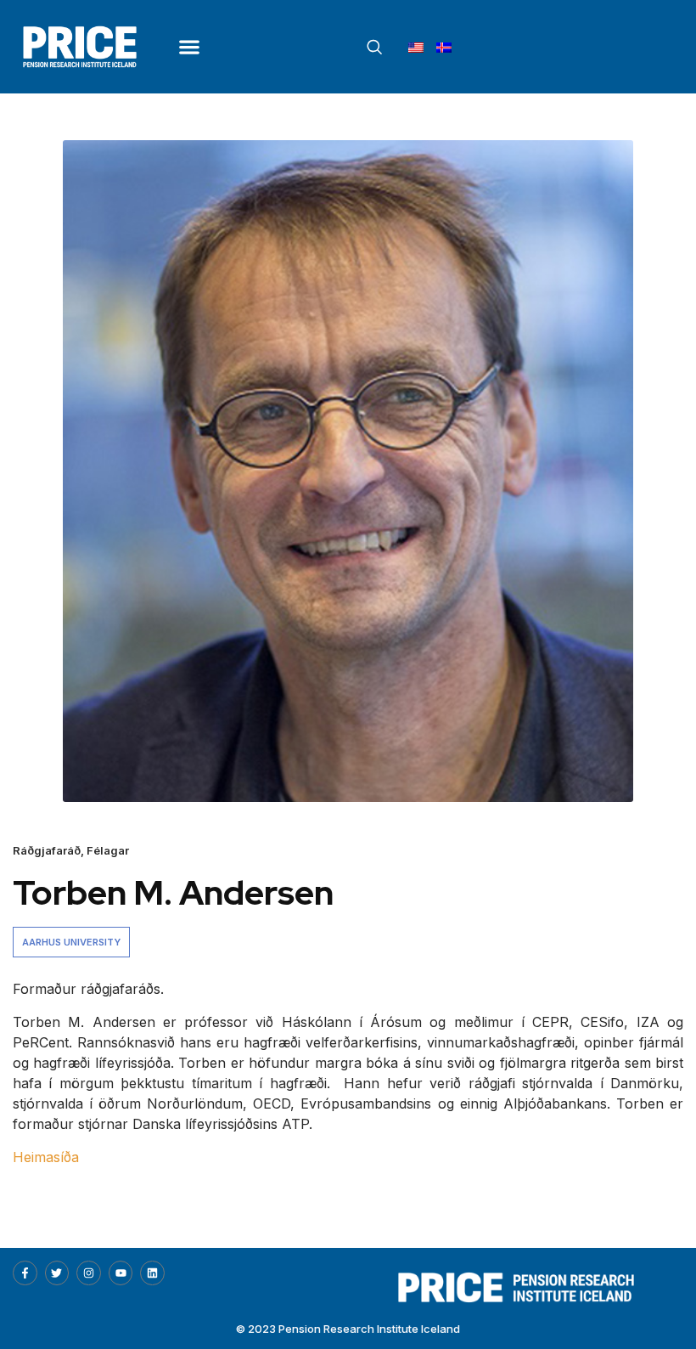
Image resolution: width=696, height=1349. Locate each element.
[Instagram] (88, 1273)
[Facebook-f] (25, 1273)
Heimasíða (46, 1157)
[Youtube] (121, 1273)
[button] (188, 46)
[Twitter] (57, 1273)
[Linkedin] (152, 1273)
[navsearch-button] (374, 47)
